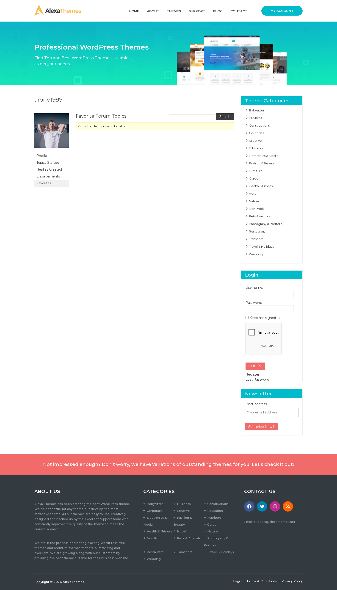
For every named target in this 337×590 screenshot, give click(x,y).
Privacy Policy (292, 581)
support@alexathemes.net (274, 522)
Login (237, 581)
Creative (255, 140)
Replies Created (49, 169)
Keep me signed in (264, 318)
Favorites (43, 183)
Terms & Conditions (261, 581)
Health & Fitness (261, 186)
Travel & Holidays (261, 246)
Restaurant (257, 231)
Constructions (259, 125)
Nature (254, 201)
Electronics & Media (263, 156)
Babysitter (256, 110)
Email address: (256, 404)
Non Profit (256, 209)
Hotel (253, 193)
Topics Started (47, 163)
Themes (174, 11)
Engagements (48, 176)
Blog (218, 11)
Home (134, 11)
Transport (256, 239)
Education (256, 148)
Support (197, 11)
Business (255, 118)
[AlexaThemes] (57, 10)
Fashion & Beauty (262, 163)
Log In (255, 366)
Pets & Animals (260, 216)
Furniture (255, 171)
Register (252, 374)
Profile (41, 156)
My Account (282, 11)
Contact (238, 11)
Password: (254, 303)
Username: (254, 287)
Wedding (256, 254)
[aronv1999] (51, 132)
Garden (254, 178)
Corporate (257, 133)
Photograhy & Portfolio (266, 224)
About (153, 11)
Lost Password (257, 379)
